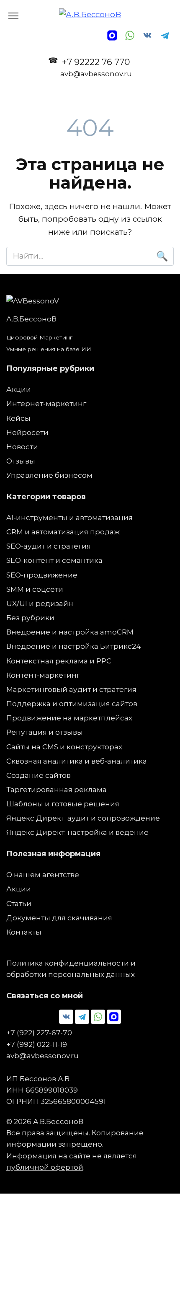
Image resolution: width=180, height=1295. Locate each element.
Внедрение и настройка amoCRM (70, 631)
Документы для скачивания (59, 917)
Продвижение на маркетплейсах (69, 717)
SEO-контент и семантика (54, 560)
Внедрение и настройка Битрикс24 (73, 646)
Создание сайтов (38, 775)
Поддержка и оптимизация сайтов (71, 703)
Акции (18, 389)
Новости (22, 446)
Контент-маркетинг (43, 675)
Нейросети (27, 432)
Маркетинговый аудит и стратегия (71, 689)
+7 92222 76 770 (96, 67)
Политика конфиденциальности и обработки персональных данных (71, 968)
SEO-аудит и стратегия (48, 545)
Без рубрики (30, 617)
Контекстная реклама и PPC (58, 660)
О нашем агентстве (42, 874)
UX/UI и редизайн (39, 603)
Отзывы (20, 460)
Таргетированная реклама (56, 789)
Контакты (23, 931)
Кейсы (18, 418)
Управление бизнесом (49, 475)
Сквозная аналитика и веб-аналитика (76, 760)
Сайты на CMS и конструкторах (64, 746)
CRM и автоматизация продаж (63, 531)
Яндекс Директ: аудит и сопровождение (83, 817)
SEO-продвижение (41, 574)
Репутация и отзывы (44, 732)
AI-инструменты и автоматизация (69, 517)
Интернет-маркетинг (46, 403)
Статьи (18, 903)
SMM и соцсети (34, 589)
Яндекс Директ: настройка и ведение (77, 832)
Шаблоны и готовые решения (62, 803)
